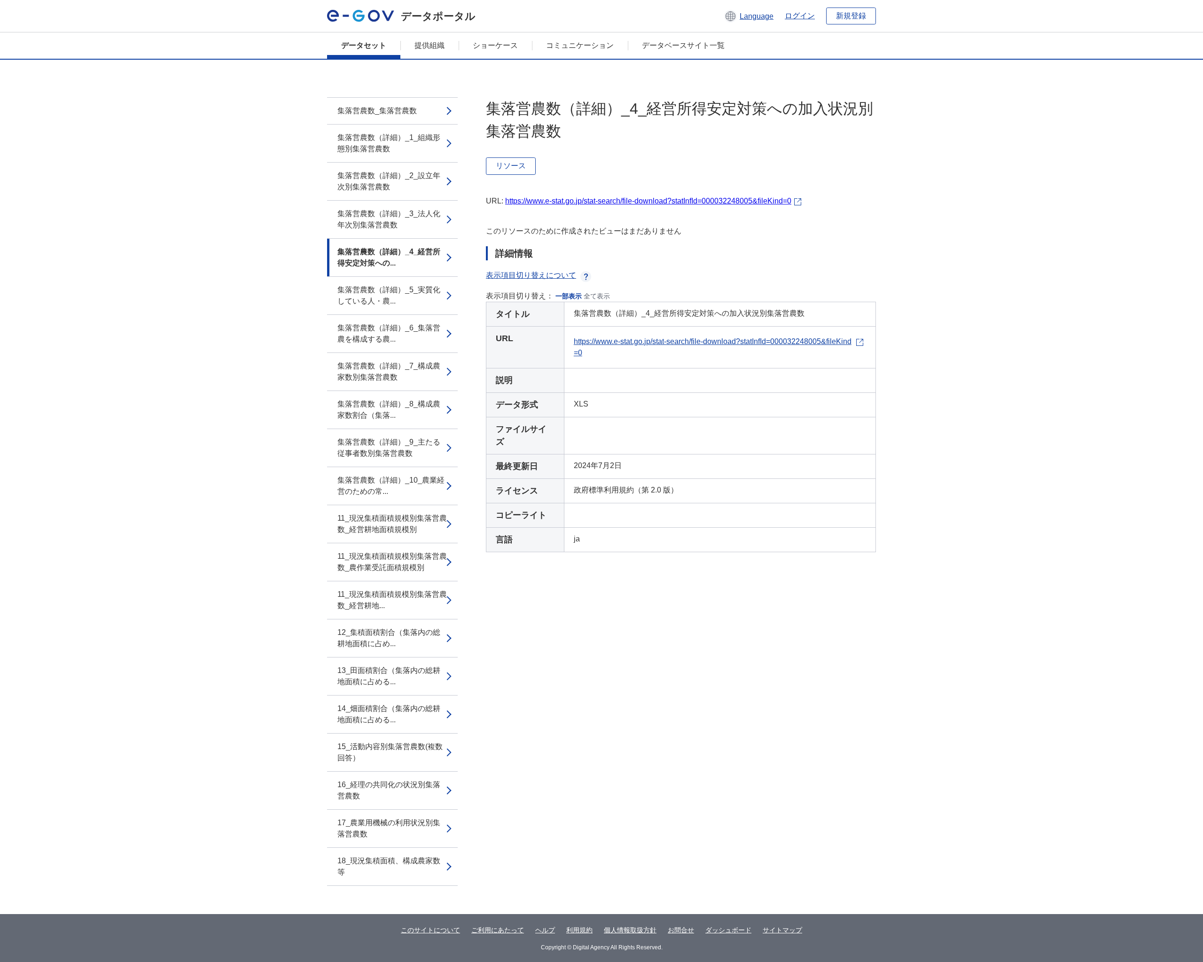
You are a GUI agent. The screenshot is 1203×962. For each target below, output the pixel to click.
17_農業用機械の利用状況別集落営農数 (388, 828)
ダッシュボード (728, 930)
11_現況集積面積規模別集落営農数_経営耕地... (392, 600)
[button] (748, 16)
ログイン (800, 16)
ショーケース (495, 45)
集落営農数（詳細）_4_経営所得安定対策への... (388, 257)
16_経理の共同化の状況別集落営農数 (388, 790)
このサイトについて (430, 930)
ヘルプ (545, 930)
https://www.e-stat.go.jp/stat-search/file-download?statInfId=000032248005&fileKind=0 (648, 201)
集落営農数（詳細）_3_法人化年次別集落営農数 (388, 219)
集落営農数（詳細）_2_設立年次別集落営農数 (388, 181)
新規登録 (851, 16)
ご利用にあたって (497, 930)
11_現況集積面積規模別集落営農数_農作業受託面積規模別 (392, 561)
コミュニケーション (580, 45)
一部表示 (568, 296)
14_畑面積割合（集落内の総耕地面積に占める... (388, 714)
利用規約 (579, 930)
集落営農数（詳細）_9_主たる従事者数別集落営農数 (388, 447)
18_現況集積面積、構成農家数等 (388, 866)
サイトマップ (782, 930)
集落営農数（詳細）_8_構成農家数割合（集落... (388, 409)
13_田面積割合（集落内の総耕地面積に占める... (388, 676)
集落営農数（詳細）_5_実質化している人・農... (388, 295)
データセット (363, 45)
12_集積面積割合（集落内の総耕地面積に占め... (388, 638)
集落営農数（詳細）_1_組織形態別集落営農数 (388, 143)
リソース (511, 166)
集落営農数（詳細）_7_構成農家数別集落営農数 (388, 371)
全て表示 (597, 296)
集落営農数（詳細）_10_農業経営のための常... (391, 485)
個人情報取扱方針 (630, 930)
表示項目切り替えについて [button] (531, 275)
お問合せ (681, 930)
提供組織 (429, 45)
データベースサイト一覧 (683, 45)
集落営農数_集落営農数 (377, 111)
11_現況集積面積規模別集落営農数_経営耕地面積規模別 (392, 523)
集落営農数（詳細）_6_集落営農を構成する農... (388, 333)
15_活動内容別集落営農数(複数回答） (390, 752)
